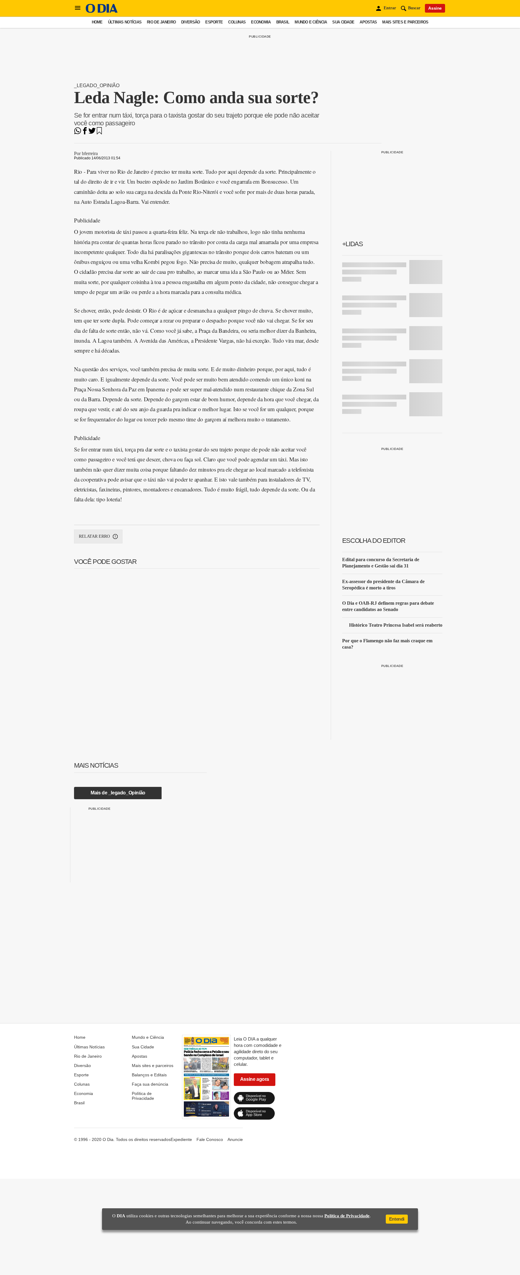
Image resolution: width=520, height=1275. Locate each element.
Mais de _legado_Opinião (118, 792)
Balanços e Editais (149, 1074)
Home (97, 22)
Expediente (181, 1139)
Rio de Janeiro (161, 22)
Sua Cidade (343, 22)
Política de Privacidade (143, 1096)
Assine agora (254, 1079)
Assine (435, 8)
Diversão (190, 22)
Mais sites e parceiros (405, 22)
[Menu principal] (77, 8)
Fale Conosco (210, 1139)
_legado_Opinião (96, 85)
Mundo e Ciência (311, 22)
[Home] (102, 11)
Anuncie (235, 1139)
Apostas (368, 22)
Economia (261, 22)
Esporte (214, 22)
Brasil (282, 22)
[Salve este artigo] (99, 132)
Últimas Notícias (124, 22)
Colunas (237, 22)
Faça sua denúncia (150, 1084)
